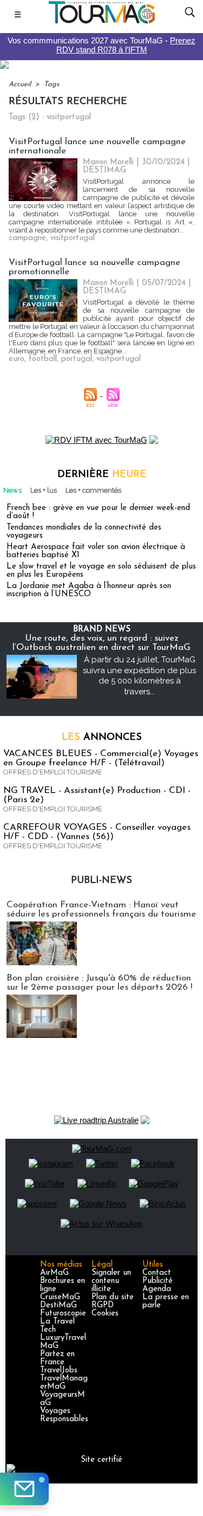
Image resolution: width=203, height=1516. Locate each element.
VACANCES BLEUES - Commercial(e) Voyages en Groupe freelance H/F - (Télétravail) (100, 758)
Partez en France (57, 1358)
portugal (76, 359)
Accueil (20, 84)
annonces (102, 738)
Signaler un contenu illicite (111, 1281)
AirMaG (54, 1273)
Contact (156, 1273)
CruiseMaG (60, 1297)
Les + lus (43, 490)
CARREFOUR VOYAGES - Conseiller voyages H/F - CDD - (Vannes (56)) (97, 832)
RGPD (102, 1305)
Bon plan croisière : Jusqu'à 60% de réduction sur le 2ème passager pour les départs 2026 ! (99, 982)
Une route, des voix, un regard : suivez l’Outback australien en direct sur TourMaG (101, 643)
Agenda (156, 1289)
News (12, 490)
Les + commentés (93, 490)
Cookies (105, 1313)
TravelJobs (58, 1370)
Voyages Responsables (64, 1415)
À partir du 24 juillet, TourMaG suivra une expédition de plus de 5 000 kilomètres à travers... (139, 675)
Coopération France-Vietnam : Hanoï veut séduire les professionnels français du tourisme (101, 909)
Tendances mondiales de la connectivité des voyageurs (83, 532)
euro (16, 359)
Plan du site (112, 1297)
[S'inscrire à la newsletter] (24, 1489)
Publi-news (101, 881)
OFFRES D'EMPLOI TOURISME (52, 772)
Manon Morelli (108, 162)
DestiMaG (58, 1305)
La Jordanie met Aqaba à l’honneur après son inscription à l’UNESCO (88, 590)
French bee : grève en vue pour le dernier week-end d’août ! (98, 512)
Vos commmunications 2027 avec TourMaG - (101, 45)
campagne (27, 238)
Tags (51, 84)
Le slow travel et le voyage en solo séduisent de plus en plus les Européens (101, 571)
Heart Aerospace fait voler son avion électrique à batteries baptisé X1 (95, 551)
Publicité (157, 1281)
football (43, 359)
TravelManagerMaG (64, 1383)
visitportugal (72, 238)
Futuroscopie (63, 1313)
